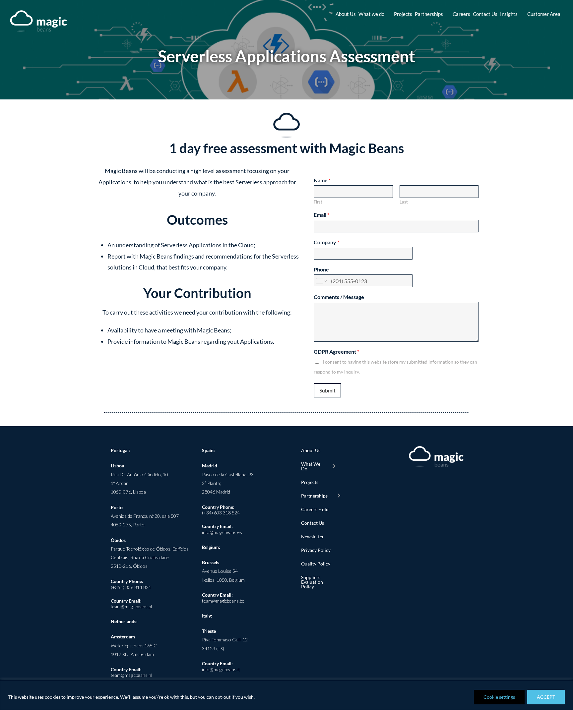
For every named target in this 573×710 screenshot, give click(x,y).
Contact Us (312, 523)
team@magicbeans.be (223, 601)
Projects (309, 482)
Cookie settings (499, 697)
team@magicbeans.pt (132, 606)
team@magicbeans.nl (131, 675)
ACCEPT (546, 697)
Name (322, 180)
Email (321, 214)
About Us (310, 450)
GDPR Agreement (336, 351)
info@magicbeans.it (221, 669)
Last (404, 202)
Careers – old (315, 509)
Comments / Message (339, 297)
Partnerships (314, 496)
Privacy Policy (316, 550)
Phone (321, 269)
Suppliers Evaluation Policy (312, 581)
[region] (286, 695)
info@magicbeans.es (222, 532)
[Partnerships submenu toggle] (338, 496)
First (318, 202)
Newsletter (312, 536)
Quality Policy (315, 563)
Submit (327, 390)
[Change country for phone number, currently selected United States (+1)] (321, 280)
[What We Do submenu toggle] (333, 466)
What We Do (310, 466)
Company (326, 242)
